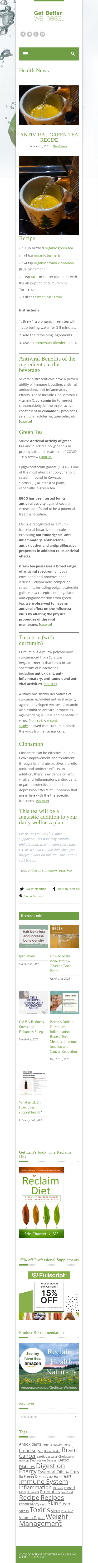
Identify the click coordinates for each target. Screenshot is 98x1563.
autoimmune (61, 1444)
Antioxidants (30, 1444)
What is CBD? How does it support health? (30, 1107)
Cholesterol (66, 1456)
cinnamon (49, 870)
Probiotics (50, 1491)
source (25, 421)
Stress (24, 1511)
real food (67, 1492)
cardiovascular (47, 1456)
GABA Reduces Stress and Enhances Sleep (31, 1027)
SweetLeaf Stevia (48, 297)
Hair (57, 1476)
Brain (69, 1449)
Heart (66, 1476)
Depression (38, 1460)
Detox (63, 1460)
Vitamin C (67, 1511)
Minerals (58, 1488)
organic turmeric (47, 255)
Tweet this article (35, 888)
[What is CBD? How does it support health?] (33, 1093)
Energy (28, 1471)
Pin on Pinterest (34, 896)
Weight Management (43, 1520)
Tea (69, 870)
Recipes (52, 1497)
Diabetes (27, 1466)
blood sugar (31, 1450)
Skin (53, 1503)
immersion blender (50, 342)
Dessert (52, 1460)
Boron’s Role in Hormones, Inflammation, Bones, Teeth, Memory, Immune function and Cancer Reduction (63, 1036)
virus (55, 1510)
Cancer (27, 1455)
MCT (34, 276)
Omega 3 (33, 1492)
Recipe (29, 1497)
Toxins (40, 1509)
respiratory (29, 1504)
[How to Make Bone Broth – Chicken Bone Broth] (64, 947)
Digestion (50, 1465)
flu (21, 1476)
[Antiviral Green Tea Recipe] (49, 105)
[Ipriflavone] (33, 947)
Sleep (64, 1504)
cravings (24, 1460)
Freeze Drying (35, 1476)
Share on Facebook (68, 888)
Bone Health (52, 1451)
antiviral (34, 870)
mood (69, 1487)
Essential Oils (51, 1472)
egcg (62, 870)
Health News (34, 70)
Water (41, 1518)
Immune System (43, 1481)
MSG (22, 1492)
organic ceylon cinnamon (54, 263)
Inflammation (35, 1487)
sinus (43, 1504)
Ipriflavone (27, 956)
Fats (74, 1472)
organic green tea (59, 248)
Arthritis (47, 1444)
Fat (67, 1472)
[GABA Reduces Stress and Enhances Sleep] (33, 1013)
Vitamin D (28, 1517)
